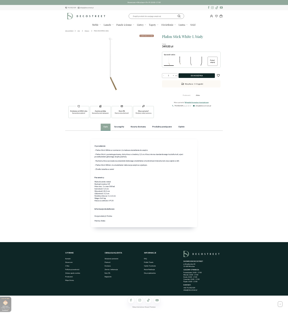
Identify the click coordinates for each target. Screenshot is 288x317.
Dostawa (108, 266)
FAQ (145, 259)
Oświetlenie (167, 24)
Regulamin (108, 277)
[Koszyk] (221, 16)
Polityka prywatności (72, 269)
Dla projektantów (150, 273)
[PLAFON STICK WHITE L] (111, 68)
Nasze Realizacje (149, 269)
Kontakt (68, 259)
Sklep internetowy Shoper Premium (144, 307)
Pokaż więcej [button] (212, 61)
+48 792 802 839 (189, 288)
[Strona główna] (86, 16)
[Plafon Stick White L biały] (169, 61)
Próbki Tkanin (148, 262)
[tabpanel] (144, 181)
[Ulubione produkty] (216, 16)
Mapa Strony (69, 280)
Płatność (107, 262)
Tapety (152, 24)
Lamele (107, 24)
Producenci (69, 277)
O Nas (67, 266)
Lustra (182, 24)
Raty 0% (107, 273)
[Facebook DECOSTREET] (208, 7)
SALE (193, 24)
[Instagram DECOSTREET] (212, 7)
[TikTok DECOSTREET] (216, 7)
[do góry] (280, 304)
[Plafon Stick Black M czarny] (180, 61)
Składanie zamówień (111, 259)
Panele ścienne (124, 24)
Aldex (198, 95)
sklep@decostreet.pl (87, 8)
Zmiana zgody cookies (72, 273)
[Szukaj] (179, 16)
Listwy (140, 24)
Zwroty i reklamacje (111, 269)
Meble (95, 24)
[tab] (105, 127)
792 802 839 (71, 8)
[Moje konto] (211, 16)
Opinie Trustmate (150, 266)
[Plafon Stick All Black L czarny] (191, 61)
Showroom (69, 262)
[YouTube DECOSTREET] (221, 7)
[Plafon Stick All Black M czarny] (202, 61)
